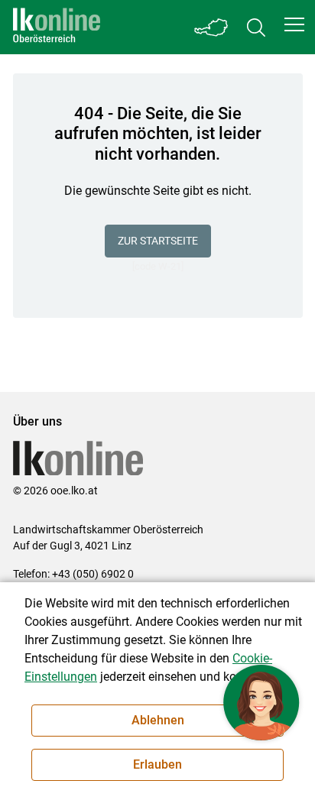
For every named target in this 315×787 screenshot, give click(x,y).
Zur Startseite (158, 241)
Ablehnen (158, 720)
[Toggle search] (256, 27)
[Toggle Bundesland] (212, 27)
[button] (294, 24)
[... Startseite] (56, 27)
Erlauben (157, 764)
